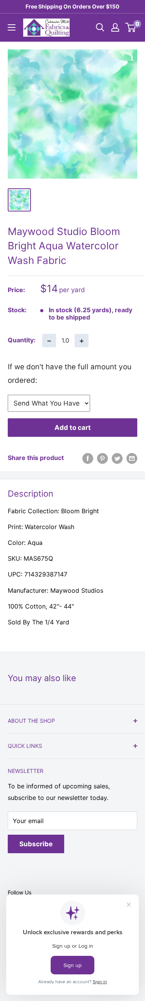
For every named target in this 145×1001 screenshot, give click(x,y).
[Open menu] (11, 27)
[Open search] (100, 27)
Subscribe (36, 844)
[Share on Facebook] (87, 458)
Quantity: (22, 340)
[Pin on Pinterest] (102, 458)
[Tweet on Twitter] (117, 458)
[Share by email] (131, 458)
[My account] (115, 27)
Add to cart (73, 427)
